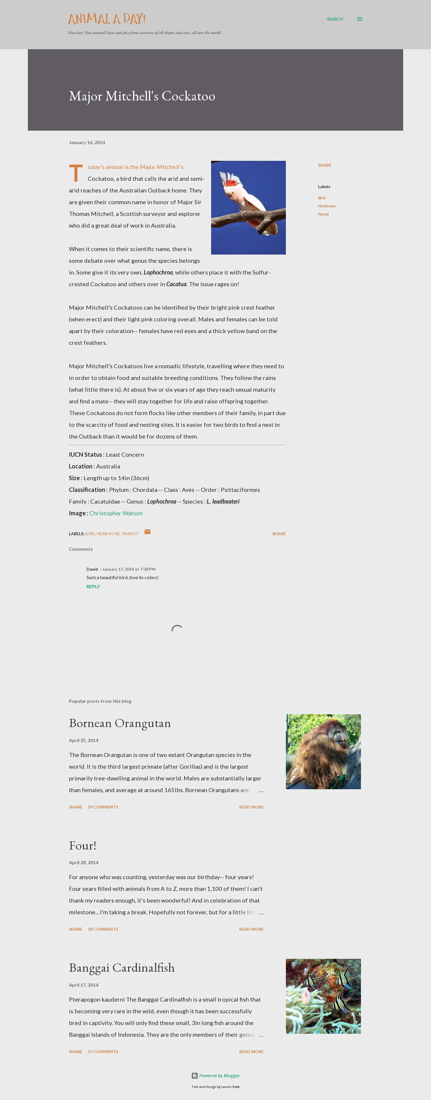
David (92, 569)
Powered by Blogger (219, 1075)
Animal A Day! (107, 19)
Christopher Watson (116, 512)
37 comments (103, 1051)
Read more (251, 806)
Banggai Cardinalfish (122, 967)
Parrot (323, 214)
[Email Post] (147, 533)
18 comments (103, 929)
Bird (321, 197)
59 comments (103, 806)
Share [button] (325, 165)
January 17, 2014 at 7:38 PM (128, 569)
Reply (93, 586)
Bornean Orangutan (120, 722)
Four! (82, 845)
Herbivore (327, 205)
